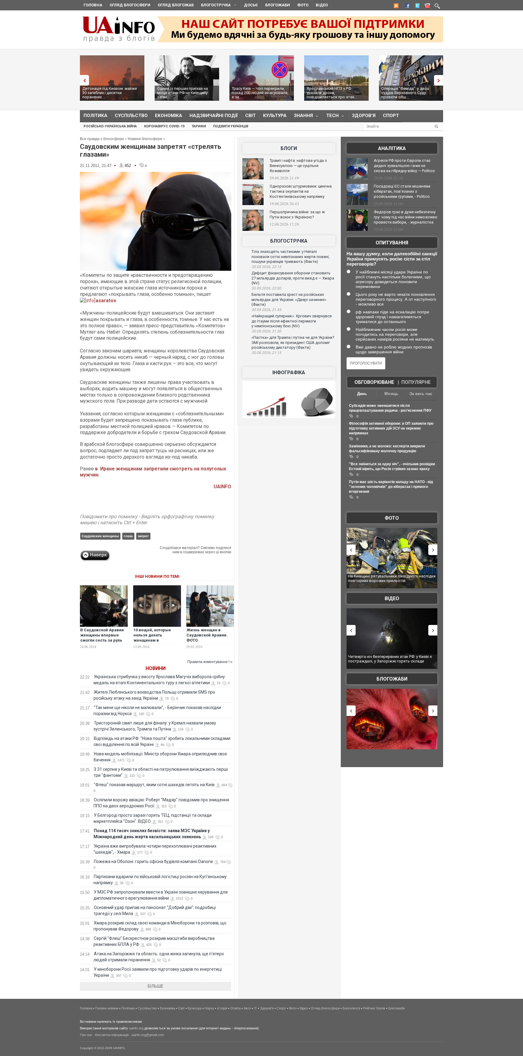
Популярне (416, 382)
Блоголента (351, 1008)
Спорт (391, 115)
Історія (222, 1008)
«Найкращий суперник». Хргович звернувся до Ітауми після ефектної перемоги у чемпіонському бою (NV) (292, 321)
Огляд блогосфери (130, 5)
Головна (93, 5)
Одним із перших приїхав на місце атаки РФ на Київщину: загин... (183, 92)
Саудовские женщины (100, 536)
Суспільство (131, 115)
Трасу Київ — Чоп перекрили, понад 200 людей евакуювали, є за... (260, 92)
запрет (143, 536)
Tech (331, 117)
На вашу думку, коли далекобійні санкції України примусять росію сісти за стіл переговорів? (392, 258)
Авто (247, 1008)
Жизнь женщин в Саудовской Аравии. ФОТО (207, 635)
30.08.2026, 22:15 (266, 267)
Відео (322, 5)
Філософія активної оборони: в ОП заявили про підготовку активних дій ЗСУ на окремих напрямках (391, 428)
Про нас (86, 1035)
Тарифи (199, 126)
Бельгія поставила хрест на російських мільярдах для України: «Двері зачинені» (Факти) (289, 299)
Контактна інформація (112, 1035)
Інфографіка (288, 372)
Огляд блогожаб (176, 5)
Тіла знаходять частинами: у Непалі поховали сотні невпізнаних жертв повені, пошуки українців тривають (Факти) (291, 256)
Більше (155, 986)
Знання (301, 117)
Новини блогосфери (145, 139)
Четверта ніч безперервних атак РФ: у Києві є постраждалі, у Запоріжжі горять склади (390, 659)
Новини (156, 668)
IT (255, 1008)
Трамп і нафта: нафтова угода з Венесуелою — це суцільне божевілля (298, 165)
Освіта (235, 1008)
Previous (83, 80)
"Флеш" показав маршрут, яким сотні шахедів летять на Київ (154, 784)
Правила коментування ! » (209, 662)
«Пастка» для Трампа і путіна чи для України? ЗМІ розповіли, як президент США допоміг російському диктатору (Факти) (293, 342)
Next (440, 80)
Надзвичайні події (213, 115)
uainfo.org (136, 1028)
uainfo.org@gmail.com (147, 1035)
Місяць (391, 393)
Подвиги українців (230, 126)
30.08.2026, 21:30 (266, 331)
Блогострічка (214, 6)
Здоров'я (364, 115)
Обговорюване (374, 382)
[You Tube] (426, 6)
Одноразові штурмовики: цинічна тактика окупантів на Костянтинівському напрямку (301, 191)
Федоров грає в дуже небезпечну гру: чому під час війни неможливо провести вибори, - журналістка (405, 217)
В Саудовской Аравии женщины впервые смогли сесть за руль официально (102, 638)
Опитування (392, 243)
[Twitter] (416, 6)
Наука (209, 1008)
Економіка (168, 115)
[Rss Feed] (395, 6)
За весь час (421, 393)
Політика (95, 115)
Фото (302, 5)
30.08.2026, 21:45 (266, 310)
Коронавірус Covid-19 (164, 126)
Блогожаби (277, 5)
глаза (128, 536)
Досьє (251, 5)
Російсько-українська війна (110, 126)
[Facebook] (406, 6)
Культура (275, 115)
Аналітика (392, 148)
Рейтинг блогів (374, 1008)
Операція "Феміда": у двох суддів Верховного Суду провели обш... (405, 92)
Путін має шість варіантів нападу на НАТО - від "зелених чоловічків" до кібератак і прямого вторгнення (391, 487)
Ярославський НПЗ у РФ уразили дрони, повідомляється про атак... (332, 92)
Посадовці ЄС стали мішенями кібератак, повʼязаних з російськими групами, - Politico (402, 191)
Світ (250, 115)
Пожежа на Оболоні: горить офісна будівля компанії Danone (153, 861)
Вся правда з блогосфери (102, 139)
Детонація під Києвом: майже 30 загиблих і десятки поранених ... (109, 92)
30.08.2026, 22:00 (266, 288)
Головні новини (106, 1008)
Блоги (289, 148)
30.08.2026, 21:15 (266, 353)
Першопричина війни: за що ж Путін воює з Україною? (297, 214)
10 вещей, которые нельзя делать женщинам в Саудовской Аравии (153, 638)
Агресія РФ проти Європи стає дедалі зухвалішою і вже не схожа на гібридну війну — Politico (404, 165)
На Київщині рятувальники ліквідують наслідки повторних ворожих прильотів (392, 578)
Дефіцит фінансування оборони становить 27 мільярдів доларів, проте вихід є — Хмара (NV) (293, 278)
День (362, 393)
